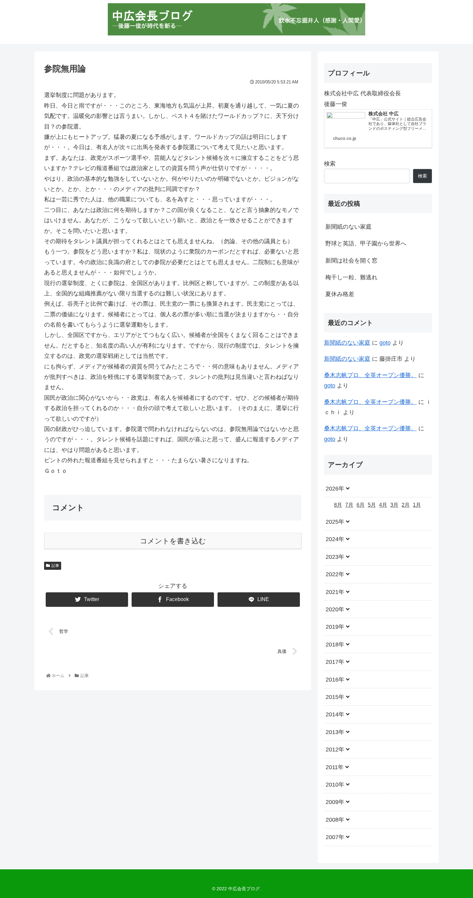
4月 (383, 505)
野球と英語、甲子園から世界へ (365, 243)
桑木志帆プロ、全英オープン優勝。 (370, 375)
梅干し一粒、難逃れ (351, 277)
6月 (361, 505)
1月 (417, 505)
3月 (394, 505)
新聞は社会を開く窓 (351, 260)
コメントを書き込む (173, 541)
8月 (338, 505)
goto (385, 342)
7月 (349, 505)
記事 (55, 565)
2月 (406, 505)
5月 (372, 505)
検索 (330, 163)
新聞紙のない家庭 (348, 227)
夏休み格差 (339, 294)
